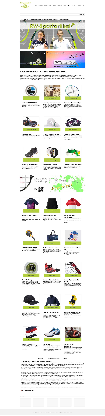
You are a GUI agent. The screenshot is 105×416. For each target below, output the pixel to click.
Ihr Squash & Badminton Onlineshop (53, 358)
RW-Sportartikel (40, 358)
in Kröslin (65, 358)
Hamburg (37, 364)
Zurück (81, 14)
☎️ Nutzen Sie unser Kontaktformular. (28, 390)
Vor (84, 14)
